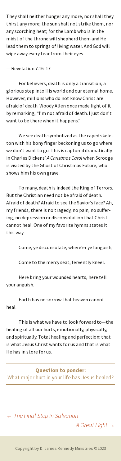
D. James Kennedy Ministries (66, 448)
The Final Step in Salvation (42, 415)
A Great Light (95, 425)
